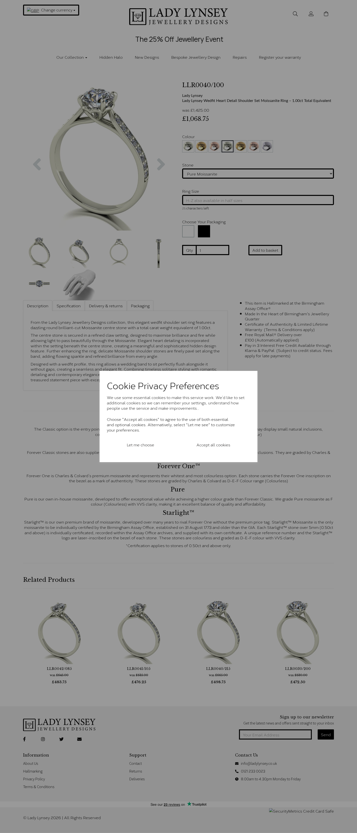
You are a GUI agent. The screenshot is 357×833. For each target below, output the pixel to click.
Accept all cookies (213, 444)
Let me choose (140, 444)
